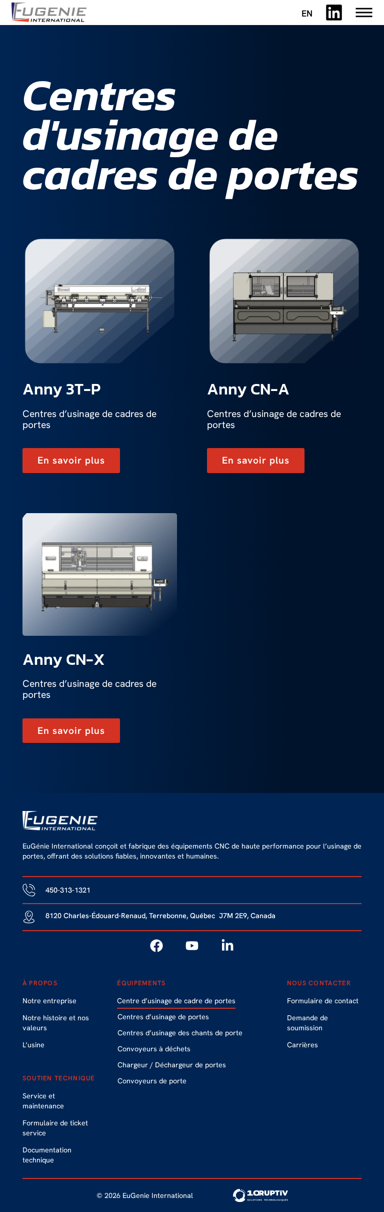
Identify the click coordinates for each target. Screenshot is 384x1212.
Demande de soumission (307, 1022)
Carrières (302, 1044)
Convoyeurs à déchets (154, 1048)
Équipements (141, 983)
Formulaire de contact (322, 1000)
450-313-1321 (68, 890)
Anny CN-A (248, 389)
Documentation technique (47, 1154)
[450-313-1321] (29, 890)
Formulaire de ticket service (55, 1127)
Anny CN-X (63, 659)
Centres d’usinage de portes (163, 1016)
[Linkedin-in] (227, 945)
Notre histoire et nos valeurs (55, 1022)
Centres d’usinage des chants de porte (180, 1032)
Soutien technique (58, 1078)
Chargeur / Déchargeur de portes (172, 1064)
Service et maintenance (43, 1100)
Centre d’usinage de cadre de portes (176, 1000)
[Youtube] (192, 945)
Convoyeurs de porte (152, 1080)
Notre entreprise (49, 1000)
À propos (40, 983)
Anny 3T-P (61, 389)
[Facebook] (156, 945)
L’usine (33, 1044)
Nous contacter (319, 983)
